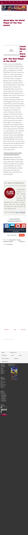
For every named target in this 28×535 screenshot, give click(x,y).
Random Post (5, 361)
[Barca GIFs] (13, 2)
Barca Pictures (3, 373)
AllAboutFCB (12, 239)
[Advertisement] (15, 36)
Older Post (23, 329)
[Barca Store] (5, 2)
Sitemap (16, 358)
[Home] (1, 2)
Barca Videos (2, 368)
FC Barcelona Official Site (3, 382)
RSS (13, 355)
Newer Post (6, 329)
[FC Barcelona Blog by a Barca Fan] (14, 10)
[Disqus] (14, 269)
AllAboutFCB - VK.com (3, 397)
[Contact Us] (1, 3)
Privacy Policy (5, 358)
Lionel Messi (9, 244)
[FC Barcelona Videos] (21, 2)
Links (20, 355)
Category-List (13, 352)
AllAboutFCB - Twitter (3, 399)
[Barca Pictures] (17, 2)
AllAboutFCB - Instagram (3, 395)
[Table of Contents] (24, 2)
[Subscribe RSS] (9, 2)
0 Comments (22, 241)
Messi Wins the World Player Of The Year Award (14, 23)
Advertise (4, 355)
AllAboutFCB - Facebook (3, 401)
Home (15, 329)
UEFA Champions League (3, 370)
